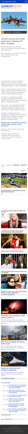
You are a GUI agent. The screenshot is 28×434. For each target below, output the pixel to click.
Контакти (6, 431)
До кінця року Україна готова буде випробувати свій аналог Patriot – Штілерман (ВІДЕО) (16, 405)
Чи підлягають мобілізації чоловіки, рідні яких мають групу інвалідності (13, 124)
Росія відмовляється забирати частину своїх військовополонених (17, 396)
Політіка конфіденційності (18, 431)
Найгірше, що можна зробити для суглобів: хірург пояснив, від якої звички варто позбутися (16, 400)
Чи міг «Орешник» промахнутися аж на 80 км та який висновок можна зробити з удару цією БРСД (17, 410)
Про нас (10, 431)
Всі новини (17, 165)
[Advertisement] (14, 68)
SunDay (11, 6)
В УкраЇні (23, 165)
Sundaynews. (19, 430)
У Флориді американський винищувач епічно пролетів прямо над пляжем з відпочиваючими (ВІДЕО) (17, 386)
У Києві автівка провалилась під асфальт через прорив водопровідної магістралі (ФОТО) (17, 391)
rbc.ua (2, 166)
